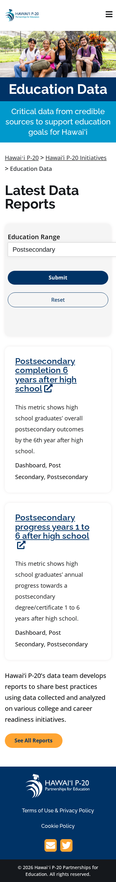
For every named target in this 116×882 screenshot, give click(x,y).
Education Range (34, 236)
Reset (58, 299)
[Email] (50, 846)
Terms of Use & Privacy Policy (58, 811)
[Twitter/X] (66, 846)
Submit (58, 277)
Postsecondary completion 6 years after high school (46, 375)
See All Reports (34, 740)
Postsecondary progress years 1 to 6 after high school (52, 527)
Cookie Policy (58, 826)
